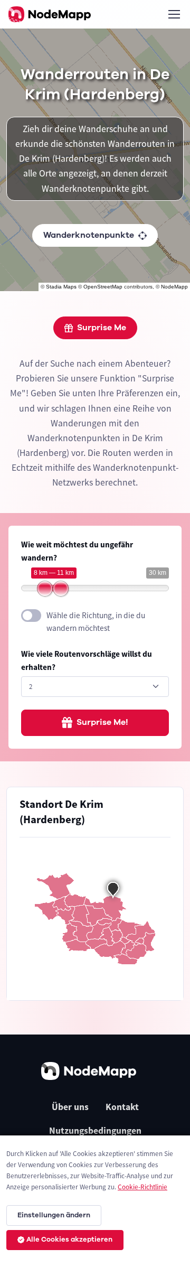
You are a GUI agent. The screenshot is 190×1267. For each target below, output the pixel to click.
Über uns (70, 1107)
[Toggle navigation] (174, 14)
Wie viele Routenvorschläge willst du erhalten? (86, 660)
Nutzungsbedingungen (95, 1130)
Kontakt (122, 1107)
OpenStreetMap (102, 287)
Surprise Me (101, 327)
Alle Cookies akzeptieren (69, 1239)
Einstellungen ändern (53, 1215)
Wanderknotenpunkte (88, 235)
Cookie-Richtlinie (142, 1186)
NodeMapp (174, 287)
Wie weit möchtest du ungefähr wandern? (77, 551)
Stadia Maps (61, 287)
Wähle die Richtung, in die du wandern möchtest (95, 622)
